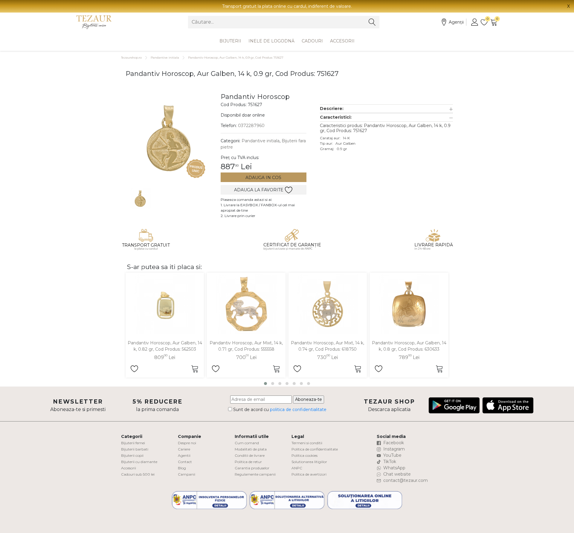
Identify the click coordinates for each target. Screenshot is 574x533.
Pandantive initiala (165, 57)
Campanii (186, 474)
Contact (185, 461)
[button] (386, 108)
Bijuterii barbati (134, 449)
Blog (182, 468)
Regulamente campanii (255, 474)
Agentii (184, 455)
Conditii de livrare (250, 455)
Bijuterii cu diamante (139, 461)
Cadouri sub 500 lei (138, 474)
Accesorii (342, 41)
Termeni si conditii (306, 443)
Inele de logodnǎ (271, 41)
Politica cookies (304, 455)
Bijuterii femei (133, 443)
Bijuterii (230, 41)
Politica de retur (248, 461)
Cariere (184, 449)
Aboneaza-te (308, 399)
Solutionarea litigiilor (309, 461)
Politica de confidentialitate (314, 449)
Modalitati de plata (251, 449)
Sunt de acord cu (279, 409)
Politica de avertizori (308, 474)
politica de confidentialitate (298, 409)
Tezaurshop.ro (131, 57)
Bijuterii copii (132, 455)
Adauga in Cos (263, 177)
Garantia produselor (252, 468)
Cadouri (312, 41)
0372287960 (251, 125)
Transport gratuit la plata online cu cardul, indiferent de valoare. (287, 6)
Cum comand (247, 443)
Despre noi (187, 443)
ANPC (296, 468)
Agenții (456, 22)
